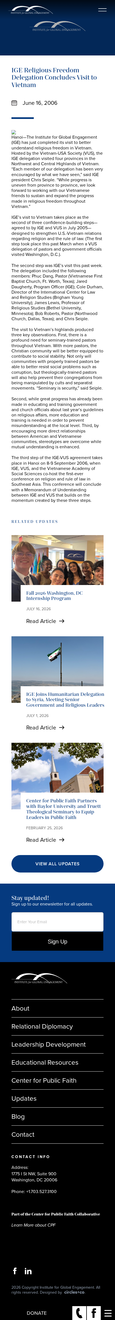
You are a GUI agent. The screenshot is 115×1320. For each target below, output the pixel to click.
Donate (37, 1313)
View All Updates (57, 864)
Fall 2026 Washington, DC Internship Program (54, 596)
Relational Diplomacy (42, 1026)
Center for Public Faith (43, 1080)
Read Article (41, 621)
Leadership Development (48, 1044)
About (20, 1008)
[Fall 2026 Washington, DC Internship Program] (57, 568)
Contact (22, 1135)
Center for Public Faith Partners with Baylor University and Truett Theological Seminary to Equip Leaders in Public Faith (63, 809)
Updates (24, 1098)
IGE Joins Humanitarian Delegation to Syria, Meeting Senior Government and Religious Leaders (65, 699)
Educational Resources (44, 1062)
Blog (18, 1116)
